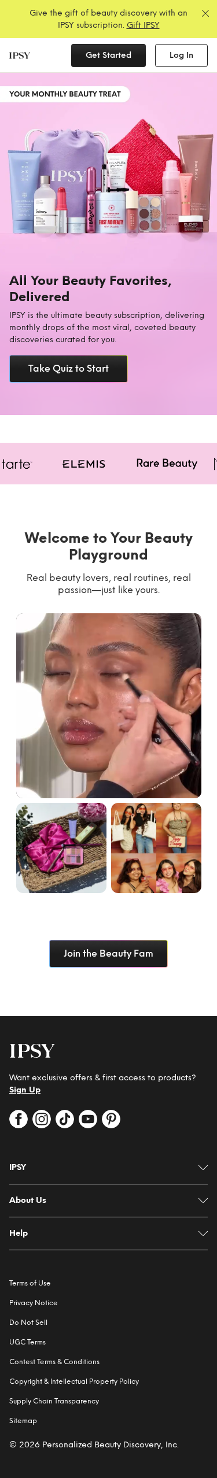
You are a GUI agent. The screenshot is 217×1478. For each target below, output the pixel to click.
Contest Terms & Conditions (54, 1362)
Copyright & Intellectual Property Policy (74, 1381)
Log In (181, 55)
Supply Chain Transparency (54, 1401)
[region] (108, 244)
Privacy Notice (33, 1303)
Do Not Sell (28, 1322)
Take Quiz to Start (68, 368)
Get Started (108, 55)
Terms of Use (30, 1283)
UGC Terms (27, 1342)
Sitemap (23, 1421)
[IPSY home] (32, 1051)
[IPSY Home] (19, 55)
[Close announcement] (205, 13)
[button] (108, 705)
